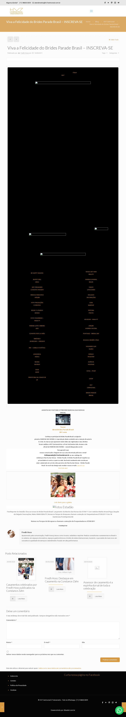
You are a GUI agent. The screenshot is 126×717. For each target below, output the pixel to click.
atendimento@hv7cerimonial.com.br (47, 3)
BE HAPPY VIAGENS (37, 273)
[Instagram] (115, 3)
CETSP (91, 379)
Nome (9, 642)
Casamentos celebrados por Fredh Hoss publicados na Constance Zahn (21, 587)
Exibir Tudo (114, 40)
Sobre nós (14, 676)
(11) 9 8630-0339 (82, 700)
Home (88, 22)
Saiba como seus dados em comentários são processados (60, 668)
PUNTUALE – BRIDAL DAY (91, 333)
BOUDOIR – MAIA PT (91, 319)
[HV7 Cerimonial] (16, 11)
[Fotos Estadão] (63, 507)
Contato (13, 681)
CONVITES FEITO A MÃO (37, 333)
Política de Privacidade (18, 685)
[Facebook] (105, 3)
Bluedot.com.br (69, 710)
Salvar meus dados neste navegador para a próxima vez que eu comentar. (35, 654)
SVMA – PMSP (91, 371)
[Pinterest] (111, 3)
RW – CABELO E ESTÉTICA (37, 348)
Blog (97, 22)
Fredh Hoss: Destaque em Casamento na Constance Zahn (62, 580)
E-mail (47, 642)
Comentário (11, 620)
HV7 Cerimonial (109, 22)
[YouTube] (108, 3)
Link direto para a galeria (63, 502)
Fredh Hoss (25, 53)
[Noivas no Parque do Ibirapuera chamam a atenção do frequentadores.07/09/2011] (63, 497)
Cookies (13, 690)
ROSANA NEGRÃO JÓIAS (91, 340)
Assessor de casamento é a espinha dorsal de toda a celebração (98, 585)
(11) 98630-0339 (25, 3)
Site (83, 642)
